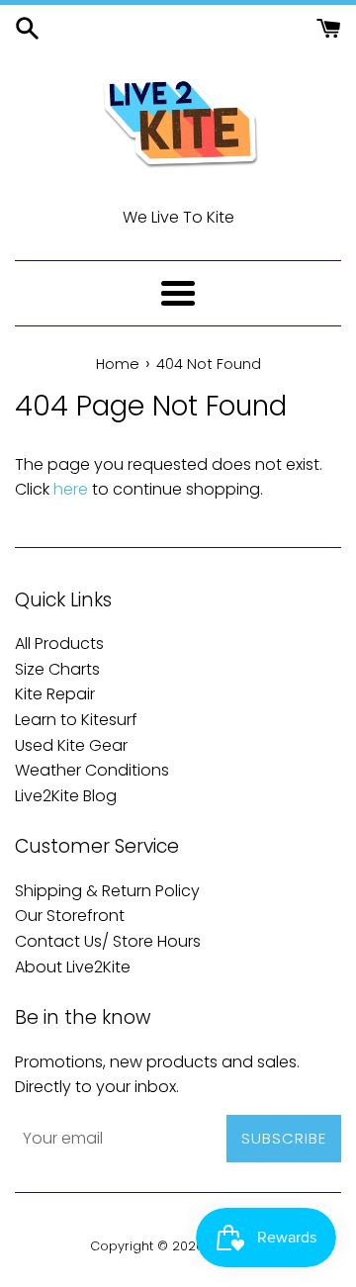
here (70, 489)
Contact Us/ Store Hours (108, 941)
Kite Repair (55, 694)
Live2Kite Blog (66, 795)
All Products (59, 643)
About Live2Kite (73, 967)
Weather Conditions (92, 770)
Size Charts (57, 669)
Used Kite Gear (71, 745)
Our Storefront (70, 915)
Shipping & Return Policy (107, 890)
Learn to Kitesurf (76, 719)
